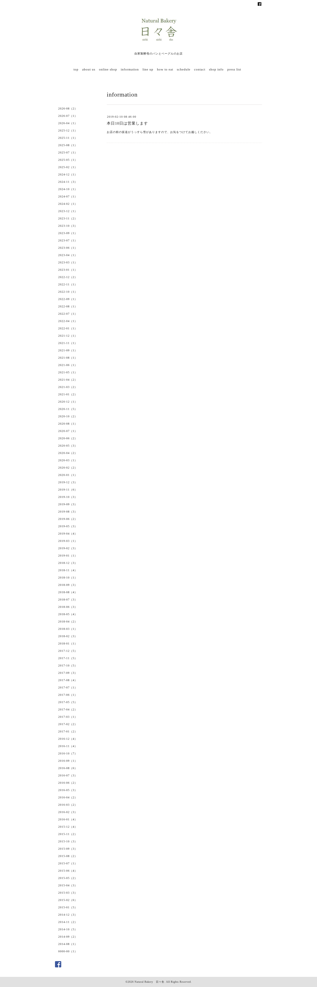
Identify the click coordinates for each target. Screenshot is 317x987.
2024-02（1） (67, 203)
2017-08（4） (67, 680)
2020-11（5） (67, 409)
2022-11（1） (67, 284)
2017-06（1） (67, 694)
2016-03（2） (67, 804)
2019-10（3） (67, 497)
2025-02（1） (67, 167)
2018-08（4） (67, 592)
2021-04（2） (67, 379)
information (130, 69)
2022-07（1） (67, 313)
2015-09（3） (67, 848)
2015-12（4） (67, 826)
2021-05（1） (67, 372)
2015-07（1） (67, 863)
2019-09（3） (67, 504)
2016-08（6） (67, 768)
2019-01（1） (67, 555)
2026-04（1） (67, 123)
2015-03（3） (67, 892)
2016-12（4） (67, 738)
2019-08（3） (67, 511)
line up (148, 69)
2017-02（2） (67, 724)
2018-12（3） (67, 563)
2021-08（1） (67, 357)
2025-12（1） (67, 130)
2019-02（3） (67, 548)
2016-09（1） (67, 760)
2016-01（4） (67, 819)
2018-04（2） (67, 621)
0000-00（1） (67, 951)
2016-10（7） (67, 753)
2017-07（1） (67, 687)
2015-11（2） (67, 834)
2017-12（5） (67, 650)
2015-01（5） (67, 907)
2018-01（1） (67, 643)
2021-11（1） (67, 343)
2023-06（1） (67, 247)
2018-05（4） (67, 614)
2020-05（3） (67, 445)
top (76, 69)
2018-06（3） (67, 606)
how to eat (165, 69)
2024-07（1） (67, 196)
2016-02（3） (67, 812)
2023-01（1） (67, 269)
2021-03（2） (67, 387)
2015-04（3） (67, 885)
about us (88, 69)
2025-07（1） (67, 152)
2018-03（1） (67, 628)
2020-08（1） (67, 423)
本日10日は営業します (127, 123)
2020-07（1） (67, 431)
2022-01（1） (67, 328)
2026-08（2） (67, 108)
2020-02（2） (67, 467)
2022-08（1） (67, 306)
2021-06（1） (67, 365)
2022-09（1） (67, 299)
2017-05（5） (67, 702)
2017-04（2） (67, 709)
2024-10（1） (67, 189)
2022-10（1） (67, 291)
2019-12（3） (67, 482)
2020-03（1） (67, 460)
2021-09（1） (67, 350)
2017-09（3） (67, 672)
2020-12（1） (67, 401)
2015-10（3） (67, 841)
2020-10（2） (67, 416)
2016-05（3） (67, 790)
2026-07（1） (67, 115)
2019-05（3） (67, 526)
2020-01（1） (67, 475)
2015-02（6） (67, 900)
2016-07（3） (67, 775)
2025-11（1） (67, 137)
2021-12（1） (67, 335)
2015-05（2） (67, 878)
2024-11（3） (67, 181)
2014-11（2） (67, 922)
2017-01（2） (67, 731)
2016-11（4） (67, 746)
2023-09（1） (67, 233)
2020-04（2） (67, 453)
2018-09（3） (67, 585)
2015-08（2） (67, 856)
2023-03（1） (67, 262)
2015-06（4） (67, 870)
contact (199, 69)
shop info (216, 69)
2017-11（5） (67, 658)
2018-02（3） (67, 636)
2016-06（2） (67, 782)
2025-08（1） (67, 145)
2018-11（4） (67, 570)
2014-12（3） (67, 914)
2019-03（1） (67, 541)
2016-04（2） (67, 797)
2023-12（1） (67, 211)
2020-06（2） (67, 438)
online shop (108, 69)
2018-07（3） (67, 599)
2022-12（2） (67, 277)
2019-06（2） (67, 519)
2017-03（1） (67, 716)
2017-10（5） (67, 665)
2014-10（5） (67, 929)
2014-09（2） (67, 936)
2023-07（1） (67, 240)
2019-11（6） (67, 489)
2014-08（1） (67, 944)
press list (234, 69)
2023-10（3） (67, 225)
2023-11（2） (67, 218)
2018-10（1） (67, 577)
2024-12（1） (67, 174)
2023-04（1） (67, 255)
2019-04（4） (67, 533)
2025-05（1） (67, 159)
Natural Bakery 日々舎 (149, 981)
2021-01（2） (67, 394)
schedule (183, 69)
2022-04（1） (67, 321)
